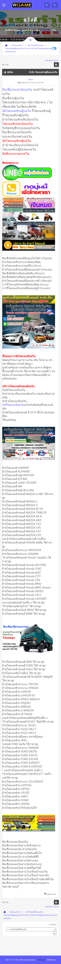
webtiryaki (51, 959)
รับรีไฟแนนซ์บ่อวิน (13, 404)
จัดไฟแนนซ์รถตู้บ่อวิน (16, 111)
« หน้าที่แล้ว (48, 60)
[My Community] (22, 5)
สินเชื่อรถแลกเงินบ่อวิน (17, 89)
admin (30, 79)
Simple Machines (30, 960)
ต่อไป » (56, 60)
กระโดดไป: (53, 924)
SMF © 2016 (19, 960)
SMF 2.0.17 (10, 960)
